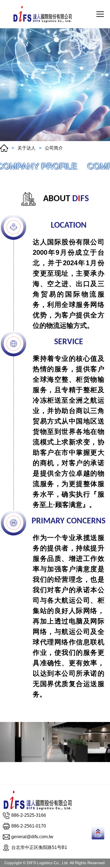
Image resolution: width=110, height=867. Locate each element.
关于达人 (26, 148)
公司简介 (54, 148)
